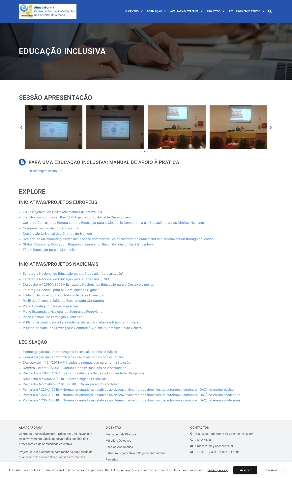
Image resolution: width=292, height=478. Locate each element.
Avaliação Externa (184, 11)
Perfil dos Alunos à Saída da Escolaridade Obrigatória (63, 301)
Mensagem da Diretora (121, 434)
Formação (154, 11)
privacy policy (217, 470)
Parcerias (112, 459)
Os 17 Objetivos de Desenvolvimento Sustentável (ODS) (65, 212)
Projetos (214, 11)
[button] (270, 11)
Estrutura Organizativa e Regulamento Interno (136, 453)
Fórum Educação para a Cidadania (49, 250)
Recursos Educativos (244, 11)
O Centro (132, 11)
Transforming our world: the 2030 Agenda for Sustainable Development (77, 217)
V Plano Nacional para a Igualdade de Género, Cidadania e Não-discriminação (81, 322)
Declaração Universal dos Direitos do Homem (57, 234)
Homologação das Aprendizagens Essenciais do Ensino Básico (70, 352)
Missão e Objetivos (118, 440)
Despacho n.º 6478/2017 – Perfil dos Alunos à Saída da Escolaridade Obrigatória (84, 373)
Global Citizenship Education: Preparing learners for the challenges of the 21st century (88, 244)
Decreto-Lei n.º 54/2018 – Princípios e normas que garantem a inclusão (76, 362)
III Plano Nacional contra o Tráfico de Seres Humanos (63, 295)
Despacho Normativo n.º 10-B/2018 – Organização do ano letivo (71, 384)
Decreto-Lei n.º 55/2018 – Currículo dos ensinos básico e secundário (75, 368)
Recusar (271, 470)
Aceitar (245, 470)
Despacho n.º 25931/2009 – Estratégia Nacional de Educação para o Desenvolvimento (88, 284)
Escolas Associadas (119, 447)
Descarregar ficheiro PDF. (46, 171)
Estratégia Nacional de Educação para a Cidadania (61, 274)
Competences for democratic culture (50, 228)
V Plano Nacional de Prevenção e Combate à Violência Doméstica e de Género (82, 328)
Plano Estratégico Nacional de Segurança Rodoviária (62, 311)
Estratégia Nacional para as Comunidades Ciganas (61, 290)
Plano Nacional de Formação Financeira (52, 317)
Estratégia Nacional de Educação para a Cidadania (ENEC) (67, 279)
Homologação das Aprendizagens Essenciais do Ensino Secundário (73, 357)
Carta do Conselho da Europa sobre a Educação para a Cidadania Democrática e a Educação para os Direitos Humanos (114, 223)
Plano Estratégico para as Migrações (50, 306)
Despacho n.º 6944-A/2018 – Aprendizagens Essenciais (64, 379)
